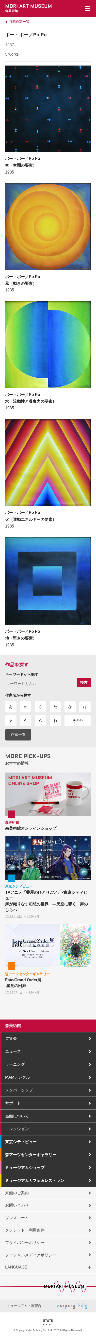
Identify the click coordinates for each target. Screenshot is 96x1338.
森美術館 (13, 1025)
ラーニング (15, 1064)
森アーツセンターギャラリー (30, 1155)
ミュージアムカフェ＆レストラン (34, 1180)
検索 (84, 682)
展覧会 (11, 1038)
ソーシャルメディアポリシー (30, 1255)
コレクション (17, 1129)
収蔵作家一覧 (19, 22)
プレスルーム (17, 1218)
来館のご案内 (17, 1193)
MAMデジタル (17, 1077)
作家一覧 (18, 735)
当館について (17, 1116)
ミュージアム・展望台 (24, 1306)
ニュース (13, 1051)
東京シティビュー (21, 1142)
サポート (13, 1103)
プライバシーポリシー (25, 1242)
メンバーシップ (19, 1090)
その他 (77, 721)
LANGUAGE (16, 1267)
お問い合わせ (17, 1205)
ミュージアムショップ (25, 1167)
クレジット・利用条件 (25, 1230)
